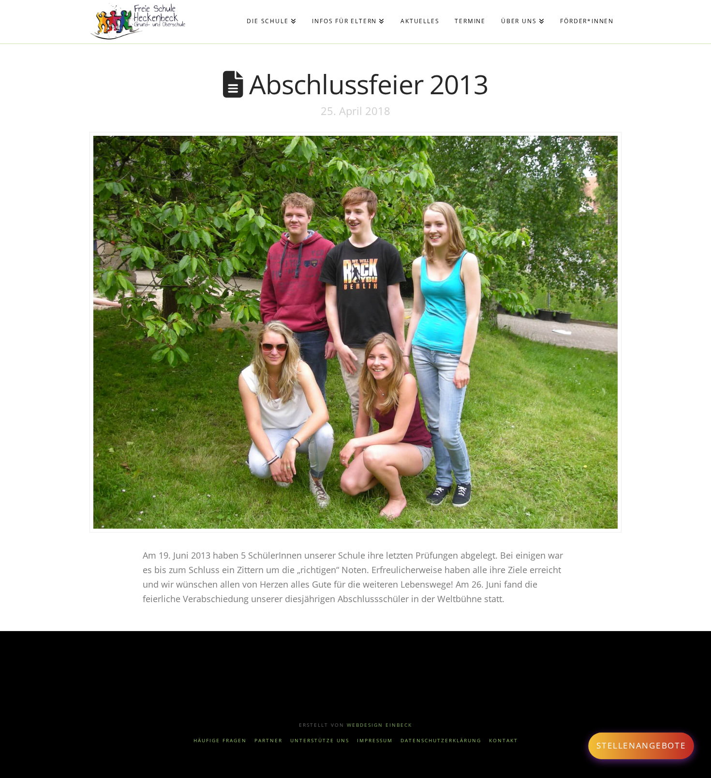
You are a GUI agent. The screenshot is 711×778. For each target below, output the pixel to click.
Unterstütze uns (319, 740)
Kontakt (503, 740)
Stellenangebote (641, 745)
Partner (268, 740)
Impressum (375, 740)
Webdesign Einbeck (379, 724)
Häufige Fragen (220, 740)
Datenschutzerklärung (440, 740)
